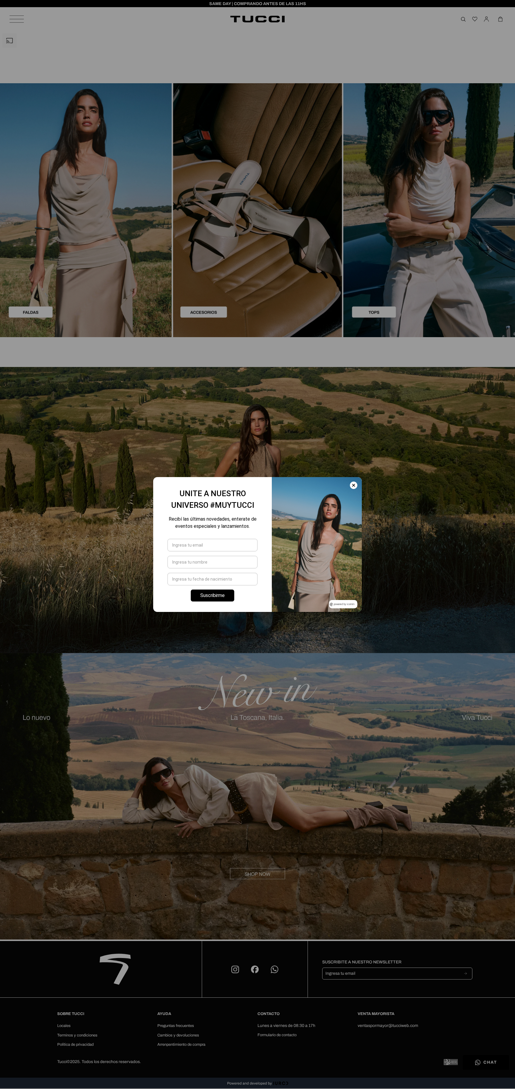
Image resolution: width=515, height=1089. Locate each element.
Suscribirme (212, 595)
